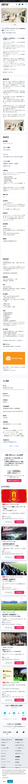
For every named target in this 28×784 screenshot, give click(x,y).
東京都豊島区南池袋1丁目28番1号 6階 (11, 659)
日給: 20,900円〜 (7, 695)
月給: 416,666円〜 (7, 516)
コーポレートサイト (6, 761)
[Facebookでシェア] (16, 4)
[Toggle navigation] (26, 4)
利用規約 (3, 745)
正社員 (3, 32)
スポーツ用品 (10, 647)
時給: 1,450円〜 (7, 657)
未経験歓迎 (5, 163)
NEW (4, 504)
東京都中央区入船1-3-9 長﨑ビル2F (11, 589)
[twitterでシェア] (19, 4)
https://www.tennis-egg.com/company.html (13, 389)
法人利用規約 (18, 750)
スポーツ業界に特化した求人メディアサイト (8, 1)
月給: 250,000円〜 (7, 552)
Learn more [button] (5, 777)
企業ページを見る (14, 446)
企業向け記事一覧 (19, 745)
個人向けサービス (6, 166)
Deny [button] (4, 781)
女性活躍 (16, 163)
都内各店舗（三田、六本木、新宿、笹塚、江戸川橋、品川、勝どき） (14, 696)
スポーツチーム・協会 (14, 504)
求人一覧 (3, 753)
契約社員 (4, 647)
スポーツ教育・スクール (11, 32)
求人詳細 (19, 522)
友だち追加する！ (15, 480)
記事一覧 (3, 756)
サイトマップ (4, 750)
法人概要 (6, 381)
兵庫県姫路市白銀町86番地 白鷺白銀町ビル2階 (13, 553)
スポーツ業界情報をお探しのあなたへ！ (14, 472)
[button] (4, 17)
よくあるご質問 (5, 748)
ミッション (3, 764)
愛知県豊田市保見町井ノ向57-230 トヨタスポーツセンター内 (14, 518)
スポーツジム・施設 (18, 156)
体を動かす (11, 163)
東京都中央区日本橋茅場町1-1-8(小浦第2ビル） (13, 624)
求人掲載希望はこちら (23, 1)
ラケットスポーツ (6, 149)
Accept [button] (10, 781)
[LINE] (22, 4)
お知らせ (3, 759)
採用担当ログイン (19, 753)
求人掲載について (19, 742)
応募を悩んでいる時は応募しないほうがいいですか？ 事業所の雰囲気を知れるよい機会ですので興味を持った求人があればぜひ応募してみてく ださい (14, 461)
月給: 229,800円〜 (7, 622)
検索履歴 (17, 762)
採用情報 (3, 767)
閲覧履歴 (17, 759)
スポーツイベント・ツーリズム (16, 576)
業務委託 (7, 682)
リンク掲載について (20, 748)
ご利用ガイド (4, 742)
